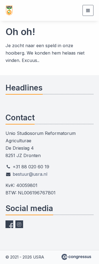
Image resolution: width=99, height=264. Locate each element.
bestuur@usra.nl (30, 174)
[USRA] (33, 10)
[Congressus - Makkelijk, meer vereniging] (76, 257)
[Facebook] (9, 224)
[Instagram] (19, 224)
